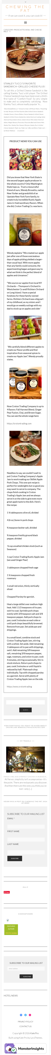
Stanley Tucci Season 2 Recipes (21, 125)
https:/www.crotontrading (19, 686)
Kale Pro (34, 1033)
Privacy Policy (25, 1021)
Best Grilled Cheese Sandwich (34, 111)
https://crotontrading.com (19, 423)
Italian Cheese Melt (27, 120)
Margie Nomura (12, 122)
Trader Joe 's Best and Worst (29, 128)
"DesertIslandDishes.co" (11, 109)
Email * (10, 818)
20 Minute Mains (34, 109)
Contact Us (25, 1026)
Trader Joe (18, 128)
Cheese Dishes (18, 114)
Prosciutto (21, 122)
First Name (13, 831)
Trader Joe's (41, 128)
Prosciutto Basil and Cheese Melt (34, 122)
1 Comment (20, 130)
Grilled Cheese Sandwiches (18, 117)
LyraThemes (36, 1037)
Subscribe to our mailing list (26, 963)
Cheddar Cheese (9, 114)
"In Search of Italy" (23, 109)
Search (25, 710)
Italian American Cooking (33, 117)
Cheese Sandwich (29, 114)
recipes (14, 933)
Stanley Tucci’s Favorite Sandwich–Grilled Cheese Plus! (24, 85)
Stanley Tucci (7, 125)
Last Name (13, 844)
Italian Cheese (17, 120)
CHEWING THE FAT (25, 9)
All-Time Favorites (19, 111)
